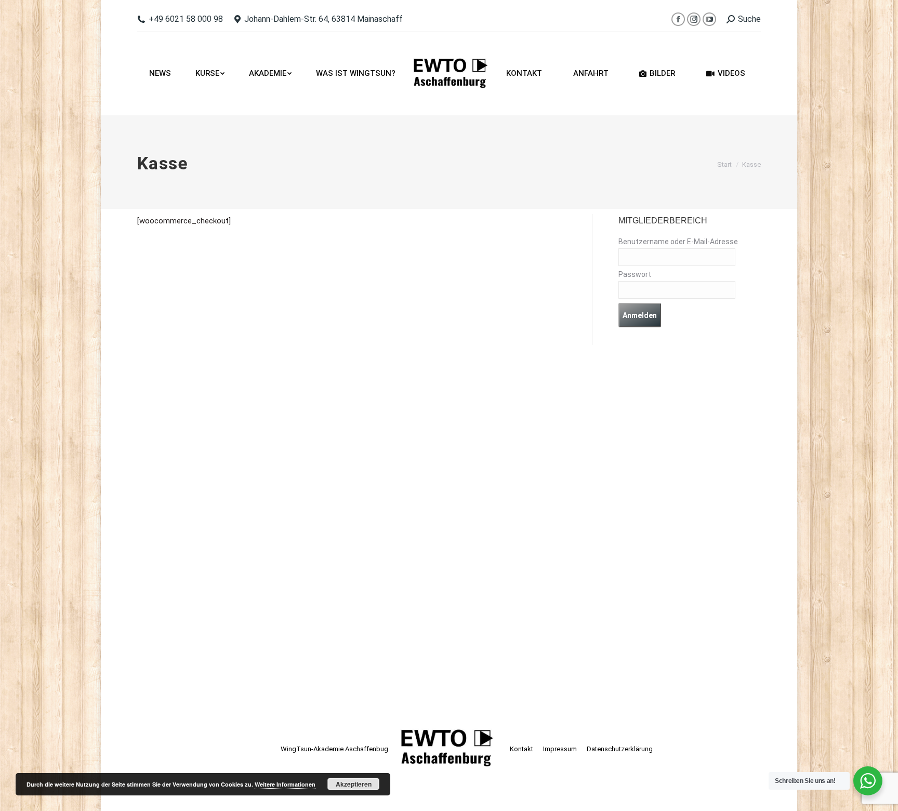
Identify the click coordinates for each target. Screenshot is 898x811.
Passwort (634, 274)
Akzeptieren (354, 784)
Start (724, 164)
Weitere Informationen (285, 784)
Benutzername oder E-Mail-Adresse (678, 241)
